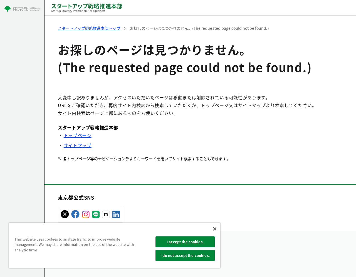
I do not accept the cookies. (185, 255)
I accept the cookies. (185, 241)
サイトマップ (78, 145)
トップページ (78, 135)
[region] (114, 245)
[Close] (214, 229)
